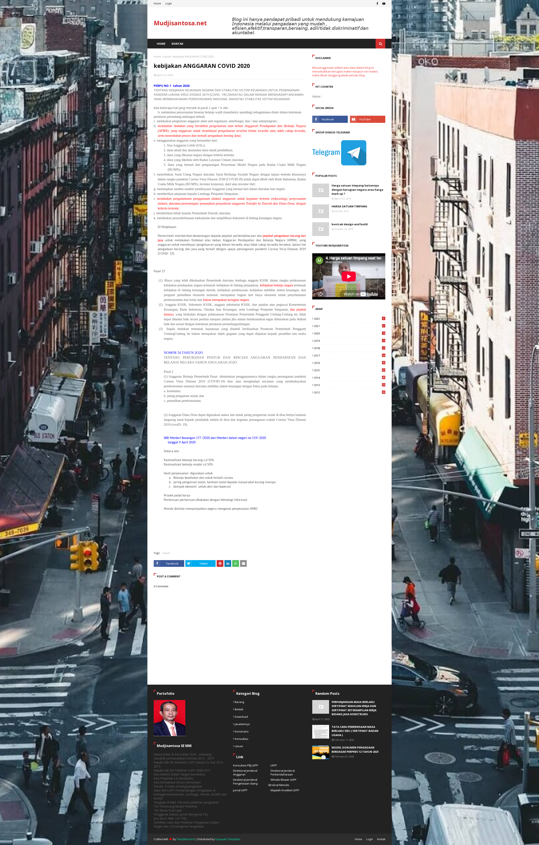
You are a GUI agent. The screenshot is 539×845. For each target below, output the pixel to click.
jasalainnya (242, 724)
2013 (349, 385)
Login (168, 3)
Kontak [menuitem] (177, 44)
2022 (349, 319)
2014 (349, 378)
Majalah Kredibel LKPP (285, 790)
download (241, 717)
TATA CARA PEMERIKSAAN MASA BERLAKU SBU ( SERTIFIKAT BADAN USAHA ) (355, 731)
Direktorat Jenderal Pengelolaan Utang (245, 781)
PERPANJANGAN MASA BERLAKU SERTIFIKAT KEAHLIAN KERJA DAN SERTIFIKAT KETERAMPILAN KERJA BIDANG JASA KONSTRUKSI (354, 708)
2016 (349, 363)
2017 (349, 355)
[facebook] (377, 3)
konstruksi (241, 731)
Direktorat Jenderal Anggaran (245, 772)
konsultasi (241, 739)
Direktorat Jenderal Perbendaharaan (283, 772)
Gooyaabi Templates (227, 839)
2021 (349, 326)
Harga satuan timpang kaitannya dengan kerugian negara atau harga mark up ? (357, 190)
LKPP (274, 765)
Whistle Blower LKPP (283, 780)
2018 (349, 348)
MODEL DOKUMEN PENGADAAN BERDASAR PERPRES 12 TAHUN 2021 (355, 750)
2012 (349, 392)
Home (157, 3)
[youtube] (383, 3)
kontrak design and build (350, 224)
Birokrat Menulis (278, 785)
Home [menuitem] (161, 44)
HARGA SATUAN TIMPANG (349, 206)
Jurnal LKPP (240, 790)
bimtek (239, 709)
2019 (349, 341)
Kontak (381, 839)
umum (167, 56)
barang (239, 702)
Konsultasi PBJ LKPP (245, 765)
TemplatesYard (185, 839)
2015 (349, 370)
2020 (349, 333)
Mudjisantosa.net (180, 23)
